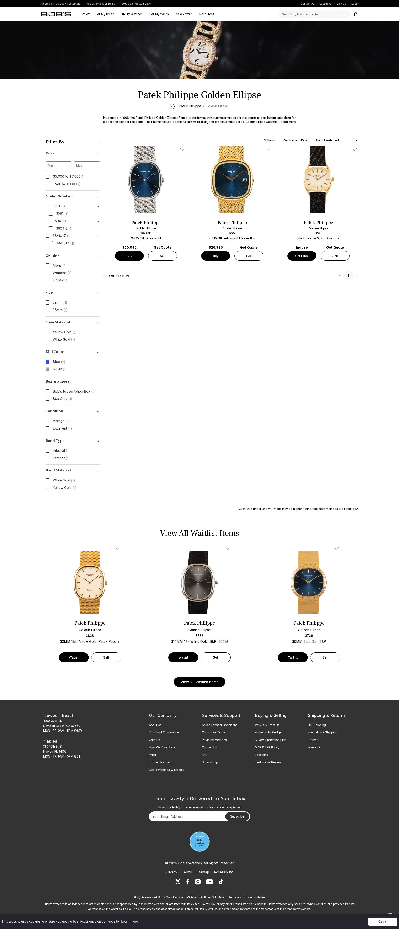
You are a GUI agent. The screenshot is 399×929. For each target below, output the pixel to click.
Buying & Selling (271, 715)
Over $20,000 (66, 184)
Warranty (314, 747)
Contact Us (307, 3)
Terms (187, 872)
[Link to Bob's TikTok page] (221, 881)
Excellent (62, 428)
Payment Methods (214, 740)
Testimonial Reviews (269, 762)
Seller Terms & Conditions (219, 725)
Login (354, 3)
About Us (155, 725)
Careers (154, 740)
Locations (325, 3)
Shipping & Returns (327, 715)
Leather (61, 458)
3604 (59, 221)
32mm (60, 302)
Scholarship (210, 762)
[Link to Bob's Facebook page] (188, 881)
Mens (60, 265)
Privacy (171, 872)
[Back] (172, 106)
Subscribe (237, 816)
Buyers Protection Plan (270, 740)
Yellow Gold (65, 332)
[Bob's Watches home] (56, 14)
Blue (59, 362)
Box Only (62, 399)
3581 (59, 206)
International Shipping (322, 732)
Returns (313, 740)
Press (153, 754)
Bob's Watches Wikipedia (166, 769)
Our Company (162, 715)
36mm (60, 310)
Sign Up (341, 3)
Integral (61, 450)
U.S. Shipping (317, 725)
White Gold (64, 339)
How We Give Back (162, 747)
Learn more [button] (129, 921)
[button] (286, 122)
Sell (162, 256)
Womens (62, 273)
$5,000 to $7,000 (69, 176)
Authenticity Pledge (268, 732)
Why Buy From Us (267, 725)
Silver (60, 369)
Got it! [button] (382, 921)
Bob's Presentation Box (74, 391)
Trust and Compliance (164, 732)
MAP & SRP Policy (267, 747)
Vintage (61, 421)
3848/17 (62, 236)
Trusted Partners (160, 762)
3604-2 (64, 228)
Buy (129, 256)
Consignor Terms (213, 732)
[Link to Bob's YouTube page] (209, 881)
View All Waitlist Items (199, 682)
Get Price (302, 256)
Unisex (61, 280)
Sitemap (202, 872)
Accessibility (223, 872)
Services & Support (221, 715)
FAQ (205, 754)
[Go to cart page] (355, 14)
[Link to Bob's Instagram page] (198, 881)
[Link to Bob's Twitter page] (178, 881)
